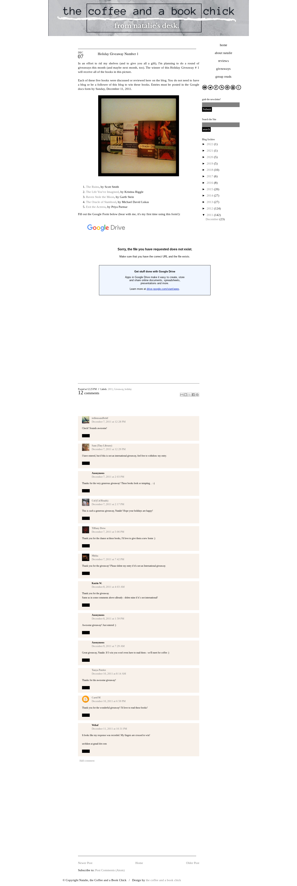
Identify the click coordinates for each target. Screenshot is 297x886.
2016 (210, 182)
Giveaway (118, 389)
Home (139, 863)
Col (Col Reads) (100, 500)
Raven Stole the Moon (100, 197)
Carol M (96, 697)
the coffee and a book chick (163, 880)
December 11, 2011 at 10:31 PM (109, 728)
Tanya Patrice (99, 670)
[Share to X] (189, 395)
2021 (210, 150)
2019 (210, 163)
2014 (210, 195)
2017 (210, 176)
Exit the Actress (96, 206)
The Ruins (92, 186)
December (212, 219)
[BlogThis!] (186, 395)
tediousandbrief (100, 418)
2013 (210, 202)
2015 (210, 189)
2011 (210, 215)
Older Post (192, 863)
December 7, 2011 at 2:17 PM (108, 504)
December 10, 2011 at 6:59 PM (109, 701)
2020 (210, 157)
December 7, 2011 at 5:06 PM (108, 531)
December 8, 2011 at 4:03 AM (108, 586)
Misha (95, 555)
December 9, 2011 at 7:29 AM (108, 646)
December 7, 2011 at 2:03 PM (108, 476)
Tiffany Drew (99, 528)
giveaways (223, 68)
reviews (223, 61)
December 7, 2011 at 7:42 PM (108, 559)
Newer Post (85, 863)
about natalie (223, 53)
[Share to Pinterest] (197, 395)
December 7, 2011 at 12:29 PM (109, 449)
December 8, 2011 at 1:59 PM (108, 618)
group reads (223, 76)
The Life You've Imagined (102, 191)
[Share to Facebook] (193, 395)
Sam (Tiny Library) (102, 445)
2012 (210, 208)
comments (88, 393)
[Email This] (182, 395)
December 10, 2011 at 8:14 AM (109, 673)
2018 (210, 169)
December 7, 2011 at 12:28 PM (109, 421)
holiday (128, 389)
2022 (210, 144)
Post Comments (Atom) (110, 870)
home (223, 45)
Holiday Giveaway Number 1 (118, 53)
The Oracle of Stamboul (101, 202)
